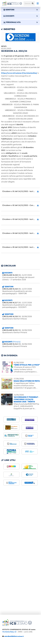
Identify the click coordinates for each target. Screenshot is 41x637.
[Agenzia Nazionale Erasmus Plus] (11, 419)
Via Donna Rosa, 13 (9, 632)
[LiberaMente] (11, 427)
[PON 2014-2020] (30, 451)
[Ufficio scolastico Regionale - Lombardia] (11, 482)
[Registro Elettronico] (11, 435)
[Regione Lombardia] (30, 466)
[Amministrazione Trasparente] (30, 443)
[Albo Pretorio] (30, 435)
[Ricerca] (32, 3)
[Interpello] (30, 427)
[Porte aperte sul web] (30, 482)
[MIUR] (11, 466)
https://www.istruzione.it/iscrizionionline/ (19, 73)
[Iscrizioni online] (30, 474)
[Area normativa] (30, 419)
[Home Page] (12, 3)
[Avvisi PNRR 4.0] (11, 451)
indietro (9, 29)
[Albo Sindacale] (11, 443)
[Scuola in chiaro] (11, 474)
